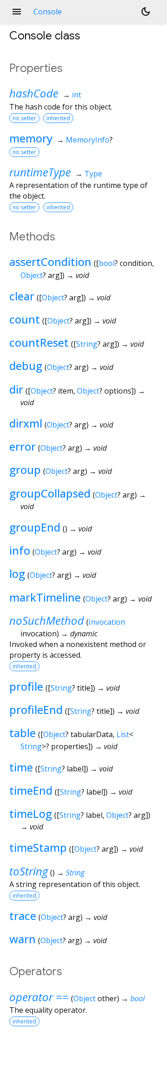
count (24, 319)
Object (31, 275)
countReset (39, 342)
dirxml (25, 423)
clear (21, 296)
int (76, 95)
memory (30, 138)
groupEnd (34, 527)
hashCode (33, 93)
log (17, 573)
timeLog (30, 813)
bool (107, 263)
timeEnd (30, 790)
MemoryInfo (87, 140)
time (21, 767)
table (22, 732)
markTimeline (45, 597)
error (22, 446)
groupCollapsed (49, 493)
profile (26, 686)
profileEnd (36, 709)
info (19, 550)
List (122, 734)
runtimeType (40, 172)
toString (28, 871)
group (25, 469)
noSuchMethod (46, 620)
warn (22, 938)
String (86, 344)
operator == (39, 996)
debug (25, 365)
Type (93, 173)
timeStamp (38, 847)
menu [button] (16, 11)
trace (22, 915)
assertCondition (50, 261)
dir (16, 389)
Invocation (107, 622)
